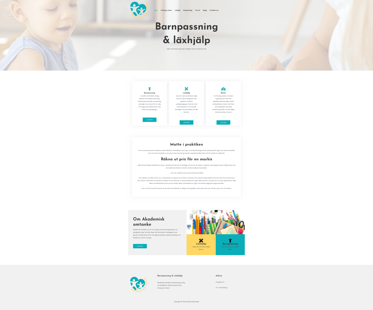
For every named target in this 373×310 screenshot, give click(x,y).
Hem (156, 10)
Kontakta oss (214, 10)
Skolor (223, 93)
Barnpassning (187, 10)
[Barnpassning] (149, 88)
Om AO (197, 10)
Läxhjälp (177, 10)
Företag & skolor (166, 10)
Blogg (205, 10)
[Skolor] (223, 88)
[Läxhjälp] (186, 88)
